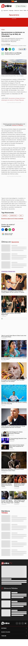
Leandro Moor (13, 215)
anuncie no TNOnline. (17, 125)
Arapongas (11, 10)
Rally (21, 215)
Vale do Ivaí (16, 10)
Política (25, 10)
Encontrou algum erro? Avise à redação (12, 218)
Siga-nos (21, 49)
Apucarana (5, 10)
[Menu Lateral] (2, 10)
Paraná (21, 10)
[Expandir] (26, 635)
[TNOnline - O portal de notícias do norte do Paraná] (6, 6)
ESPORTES (5, 215)
